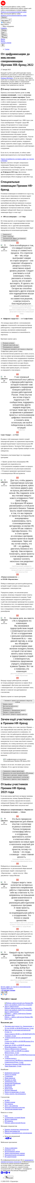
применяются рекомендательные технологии (17, 1161)
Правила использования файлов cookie (14, 15)
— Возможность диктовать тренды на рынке (15, 775)
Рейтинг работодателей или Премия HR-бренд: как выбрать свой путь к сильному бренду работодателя (18, 1010)
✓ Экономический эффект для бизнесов (13, 238)
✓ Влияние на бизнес (8, 343)
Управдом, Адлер (28, 1028)
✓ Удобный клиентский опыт (10, 345)
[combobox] (9, 1177)
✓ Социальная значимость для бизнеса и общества (17, 349)
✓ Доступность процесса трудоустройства (14, 714)
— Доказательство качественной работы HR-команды (17, 773)
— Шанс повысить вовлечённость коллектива (15, 777)
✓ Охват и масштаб (7, 236)
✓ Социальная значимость (9, 240)
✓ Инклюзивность (7, 708)
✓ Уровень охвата (7, 704)
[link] (4, 34)
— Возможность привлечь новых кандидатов (15, 779)
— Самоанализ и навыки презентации (13, 771)
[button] (3, 39)
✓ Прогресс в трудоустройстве (11, 712)
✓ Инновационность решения (10, 347)
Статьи (7, 49)
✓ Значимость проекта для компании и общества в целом (17, 701)
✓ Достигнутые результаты (10, 706)
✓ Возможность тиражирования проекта (13, 710)
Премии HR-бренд (7, 78)
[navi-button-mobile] (3, 45)
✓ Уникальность (6, 234)
